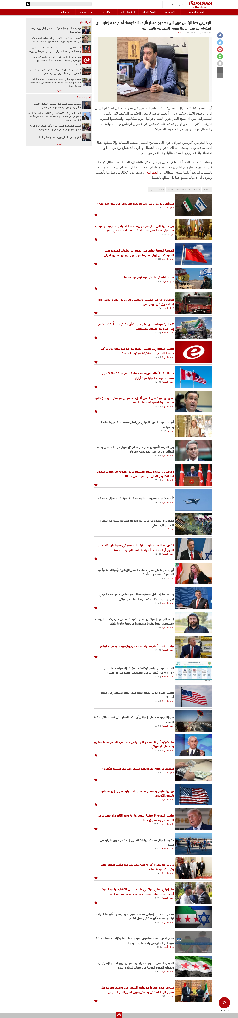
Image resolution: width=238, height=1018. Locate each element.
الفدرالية (152, 172)
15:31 (157, 750)
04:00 (158, 207)
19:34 (156, 873)
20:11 (157, 480)
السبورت (168, 4)
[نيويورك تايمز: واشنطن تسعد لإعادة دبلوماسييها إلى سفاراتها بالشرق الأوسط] (193, 794)
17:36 (156, 823)
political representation (179, 189)
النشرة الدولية (128, 12)
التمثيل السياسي (157, 189)
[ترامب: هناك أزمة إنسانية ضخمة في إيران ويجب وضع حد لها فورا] (193, 647)
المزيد (59, 90)
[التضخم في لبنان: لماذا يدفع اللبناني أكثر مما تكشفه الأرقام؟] (193, 770)
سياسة (180, 32)
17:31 (157, 406)
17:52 (157, 357)
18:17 (163, 234)
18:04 (159, 946)
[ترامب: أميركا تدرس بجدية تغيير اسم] (193, 696)
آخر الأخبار (85, 21)
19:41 (160, 308)
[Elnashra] (200, 3)
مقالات (106, 12)
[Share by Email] (220, 49)
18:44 (156, 897)
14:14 (163, 430)
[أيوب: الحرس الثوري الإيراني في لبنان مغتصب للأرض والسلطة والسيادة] (193, 426)
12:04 (163, 529)
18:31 (156, 971)
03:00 (158, 281)
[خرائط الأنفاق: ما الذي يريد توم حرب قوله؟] (193, 278)
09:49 (157, 627)
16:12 (157, 553)
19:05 (162, 995)
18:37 (157, 676)
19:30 (156, 848)
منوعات (65, 12)
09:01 (157, 725)
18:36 (156, 922)
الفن (181, 4)
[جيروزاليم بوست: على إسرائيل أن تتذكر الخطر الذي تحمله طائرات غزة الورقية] (193, 721)
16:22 (157, 502)
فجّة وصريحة (86, 12)
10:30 (157, 258)
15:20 (163, 578)
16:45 (157, 332)
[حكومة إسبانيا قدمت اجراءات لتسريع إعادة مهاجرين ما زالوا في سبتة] (193, 844)
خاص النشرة (168, 207)
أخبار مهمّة (170, 12)
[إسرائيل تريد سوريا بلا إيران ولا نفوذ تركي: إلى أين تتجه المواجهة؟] (193, 205)
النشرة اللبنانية (149, 12)
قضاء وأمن (169, 308)
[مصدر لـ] (193, 917)
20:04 (157, 455)
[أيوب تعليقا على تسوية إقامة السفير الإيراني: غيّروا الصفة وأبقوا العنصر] (193, 573)
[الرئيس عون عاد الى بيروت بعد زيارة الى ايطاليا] (86, 137)
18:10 (157, 381)
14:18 (157, 649)
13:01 (156, 799)
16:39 (157, 701)
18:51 (157, 602)
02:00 (158, 772)
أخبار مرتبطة (84, 97)
